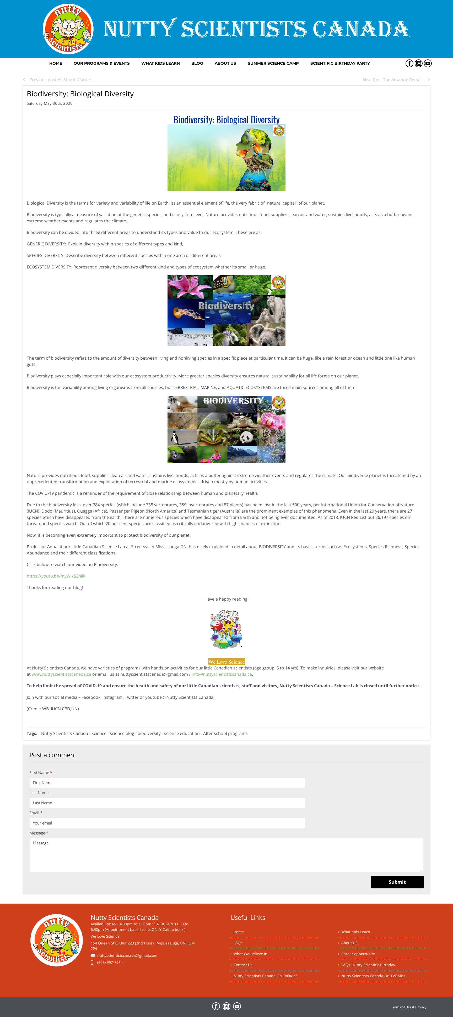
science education (182, 733)
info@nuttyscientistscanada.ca (222, 674)
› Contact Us (241, 964)
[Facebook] (409, 63)
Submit (397, 882)
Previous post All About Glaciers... (62, 80)
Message (38, 832)
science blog (122, 733)
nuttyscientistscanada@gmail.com (127, 955)
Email (35, 812)
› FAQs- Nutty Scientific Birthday (366, 964)
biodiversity (149, 733)
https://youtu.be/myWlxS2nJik (56, 576)
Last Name (38, 792)
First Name (40, 772)
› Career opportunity (356, 953)
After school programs (225, 733)
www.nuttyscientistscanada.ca (61, 674)
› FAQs (236, 942)
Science (99, 733)
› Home (237, 931)
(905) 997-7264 (110, 962)
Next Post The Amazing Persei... (394, 80)
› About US (348, 942)
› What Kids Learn (354, 931)
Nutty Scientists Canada (64, 733)
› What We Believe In (248, 953)
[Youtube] (428, 63)
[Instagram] (419, 63)
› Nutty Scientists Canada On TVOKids (264, 975)
